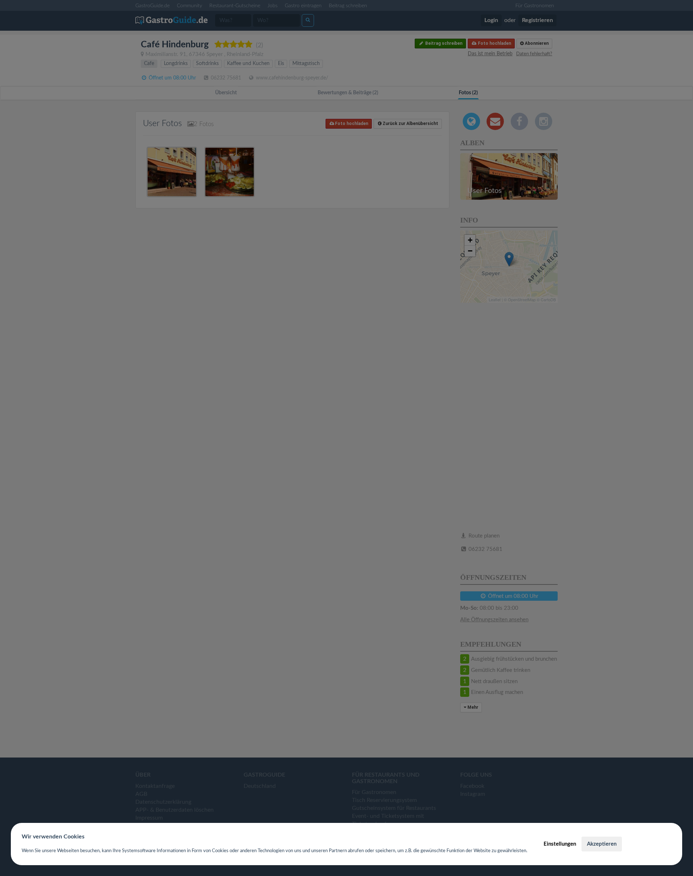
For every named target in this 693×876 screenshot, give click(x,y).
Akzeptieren (601, 844)
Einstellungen (560, 844)
